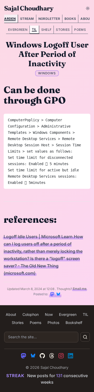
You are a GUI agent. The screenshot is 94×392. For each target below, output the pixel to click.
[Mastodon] (23, 355)
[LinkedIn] (70, 355)
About (11, 314)
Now (49, 314)
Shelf (46, 30)
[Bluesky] (33, 355)
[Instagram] (61, 355)
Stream (27, 19)
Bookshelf (74, 322)
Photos (53, 322)
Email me (79, 289)
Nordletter (49, 19)
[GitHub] (42, 355)
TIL (34, 29)
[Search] (85, 337)
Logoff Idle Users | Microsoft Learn (38, 236)
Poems (80, 30)
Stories (63, 30)
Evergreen (17, 30)
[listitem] (52, 294)
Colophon (30, 314)
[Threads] (51, 355)
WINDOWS (47, 73)
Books (70, 19)
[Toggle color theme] (88, 8)
